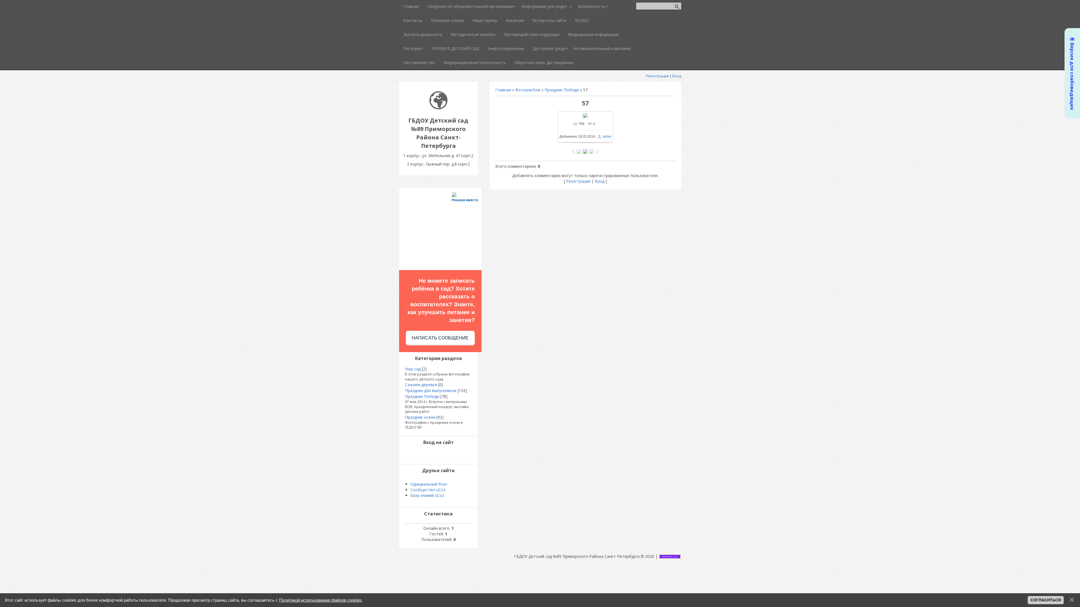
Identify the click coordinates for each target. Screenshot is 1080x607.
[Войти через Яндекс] (443, 454)
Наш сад (413, 369)
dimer (607, 137)
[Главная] (438, 107)
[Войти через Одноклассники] (453, 454)
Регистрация (657, 75)
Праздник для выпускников (430, 390)
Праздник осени (420, 417)
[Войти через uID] (424, 454)
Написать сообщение (440, 338)
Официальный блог (428, 484)
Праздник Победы (561, 89)
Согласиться (1045, 600)
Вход (676, 75)
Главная (503, 89)
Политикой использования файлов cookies (320, 600)
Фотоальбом (527, 89)
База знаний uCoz (427, 495)
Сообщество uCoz (428, 489)
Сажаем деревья (421, 384)
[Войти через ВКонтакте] (433, 454)
